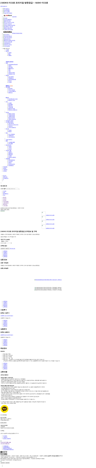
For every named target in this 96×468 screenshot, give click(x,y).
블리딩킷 (10, 105)
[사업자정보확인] (26, 458)
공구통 (9, 155)
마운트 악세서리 (12, 119)
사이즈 (2, 243)
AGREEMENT (6, 447)
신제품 (7, 49)
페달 (9, 69)
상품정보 (5, 251)
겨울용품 (8, 158)
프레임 (9, 52)
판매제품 (5, 166)
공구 (7, 101)
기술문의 (5, 169)
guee (4, 192)
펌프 (7, 132)
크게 (8, 209)
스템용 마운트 (11, 116)
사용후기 (5, 252)
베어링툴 (10, 104)
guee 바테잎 (11, 76)
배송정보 (5, 255)
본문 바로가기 (4, 6)
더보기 (11, 315)
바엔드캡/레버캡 (12, 79)
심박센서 (10, 126)
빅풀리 (9, 65)
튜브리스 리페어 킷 (12, 109)
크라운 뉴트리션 (9, 61)
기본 (5, 209)
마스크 (9, 149)
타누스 (7, 97)
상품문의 (5, 253)
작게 (2, 209)
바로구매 (2, 248)
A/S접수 (5, 171)
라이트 (7, 128)
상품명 (3, 188)
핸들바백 (10, 153)
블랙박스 (9, 85)
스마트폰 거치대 (9, 120)
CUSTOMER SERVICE (8, 449)
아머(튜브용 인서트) (13, 99)
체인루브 (10, 88)
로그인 (4, 175)
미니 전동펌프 (11, 134)
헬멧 (7, 140)
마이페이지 (5, 178)
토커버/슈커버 (11, 164)
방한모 (9, 162)
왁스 (4, 195)
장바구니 (7, 248)
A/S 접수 (5, 435)
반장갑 (9, 146)
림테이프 (10, 92)
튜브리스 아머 (11, 100)
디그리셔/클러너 (12, 91)
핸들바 (9, 55)
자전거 (7, 51)
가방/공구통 (8, 150)
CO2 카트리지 (11, 137)
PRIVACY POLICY (7, 448)
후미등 (9, 131)
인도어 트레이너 (12, 127)
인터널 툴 (10, 107)
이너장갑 (10, 161)
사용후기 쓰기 (5, 315)
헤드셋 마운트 (11, 117)
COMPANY (5, 446)
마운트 (7, 112)
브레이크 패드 (11, 72)
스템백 (9, 151)
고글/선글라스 (9, 139)
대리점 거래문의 (7, 438)
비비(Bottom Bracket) (13, 64)
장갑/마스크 (8, 145)
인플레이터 (11, 135)
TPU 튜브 (10, 67)
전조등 (9, 130)
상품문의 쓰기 (5, 334)
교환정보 (5, 256)
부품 (7, 63)
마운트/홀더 (6, 201)
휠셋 (9, 54)
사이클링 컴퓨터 (9, 122)
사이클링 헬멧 (11, 142)
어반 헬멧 (10, 143)
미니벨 (9, 82)
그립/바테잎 (6, 202)
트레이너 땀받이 (12, 157)
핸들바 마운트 (11, 113)
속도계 (4, 198)
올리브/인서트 (11, 108)
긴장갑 (9, 147)
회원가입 (5, 176)
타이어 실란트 (11, 89)
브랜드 (4, 168)
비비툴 (9, 103)
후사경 (9, 80)
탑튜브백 (10, 154)
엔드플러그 (11, 78)
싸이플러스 (5, 193)
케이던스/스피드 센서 (13, 124)
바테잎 (7, 75)
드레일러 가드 (11, 74)
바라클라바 (11, 165)
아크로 (4, 191)
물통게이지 (11, 68)
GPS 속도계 (11, 123)
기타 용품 (5, 205)
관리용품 (8, 87)
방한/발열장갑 (11, 160)
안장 (9, 71)
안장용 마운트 (11, 115)
